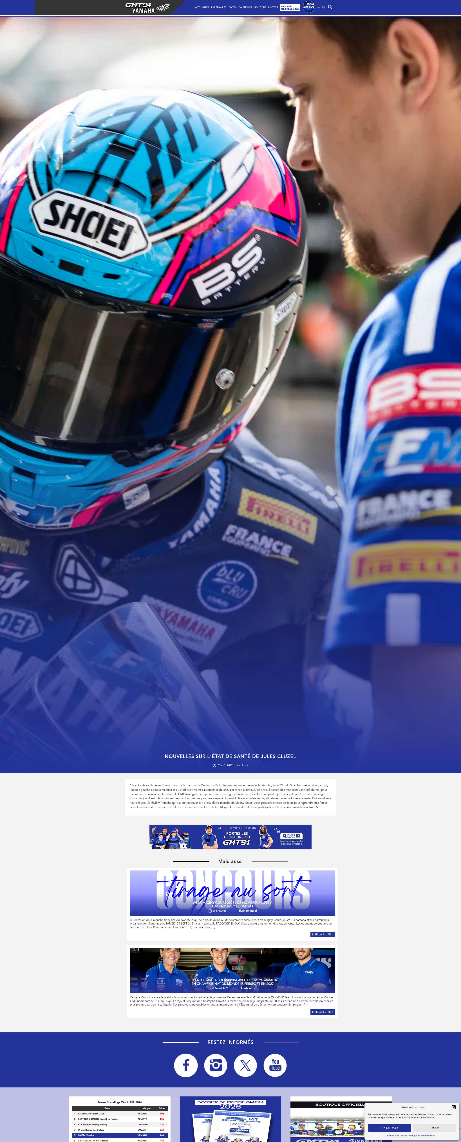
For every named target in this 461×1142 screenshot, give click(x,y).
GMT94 (232, 7)
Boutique (260, 7)
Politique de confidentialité (422, 1135)
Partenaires (218, 7)
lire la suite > (323, 934)
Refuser (434, 1127)
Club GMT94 (308, 7)
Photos (273, 7)
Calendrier (245, 7)
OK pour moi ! (389, 1127)
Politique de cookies (397, 1135)
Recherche (330, 7)
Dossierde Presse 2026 (290, 7)
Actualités (202, 7)
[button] (454, 1107)
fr (323, 7)
